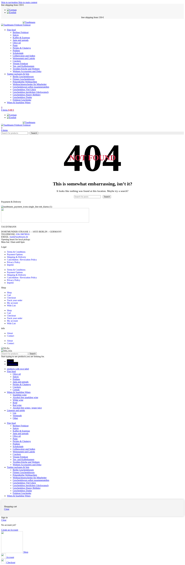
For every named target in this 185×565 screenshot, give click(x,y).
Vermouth (17, 415)
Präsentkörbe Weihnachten (25, 82)
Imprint (10, 265)
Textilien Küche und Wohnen (26, 69)
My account (12, 303)
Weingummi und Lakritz (24, 58)
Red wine (17, 405)
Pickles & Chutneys (22, 48)
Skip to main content (27, 2)
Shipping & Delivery (16, 257)
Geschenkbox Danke (22, 97)
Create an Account (9, 530)
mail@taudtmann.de (19, 237)
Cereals (16, 389)
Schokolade (18, 53)
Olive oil (17, 43)
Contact (10, 336)
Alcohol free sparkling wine (25, 397)
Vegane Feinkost (20, 63)
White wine (18, 400)
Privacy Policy (13, 262)
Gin (14, 413)
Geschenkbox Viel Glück (24, 89)
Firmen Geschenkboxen (24, 79)
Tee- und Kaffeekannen (23, 66)
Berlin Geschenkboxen (23, 76)
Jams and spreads (20, 40)
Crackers (17, 61)
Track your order (14, 300)
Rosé (15, 402)
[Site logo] (12, 25)
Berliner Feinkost (20, 32)
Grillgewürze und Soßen (24, 56)
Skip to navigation (9, 2)
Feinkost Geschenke (22, 100)
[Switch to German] (12, 10)
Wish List (11, 305)
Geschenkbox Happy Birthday (27, 94)
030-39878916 (22, 234)
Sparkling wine (20, 395)
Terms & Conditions (16, 252)
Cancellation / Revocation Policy (22, 259)
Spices (16, 35)
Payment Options (15, 254)
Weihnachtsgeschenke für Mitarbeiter (30, 84)
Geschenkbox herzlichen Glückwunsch (31, 92)
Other (15, 418)
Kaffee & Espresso (21, 37)
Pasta (15, 45)
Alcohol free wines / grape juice (27, 408)
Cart (9, 295)
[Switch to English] (11, 12)
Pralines (16, 50)
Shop (9, 292)
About (10, 333)
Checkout (11, 297)
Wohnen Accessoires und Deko (27, 71)
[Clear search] (29, 133)
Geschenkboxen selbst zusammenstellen (31, 87)
